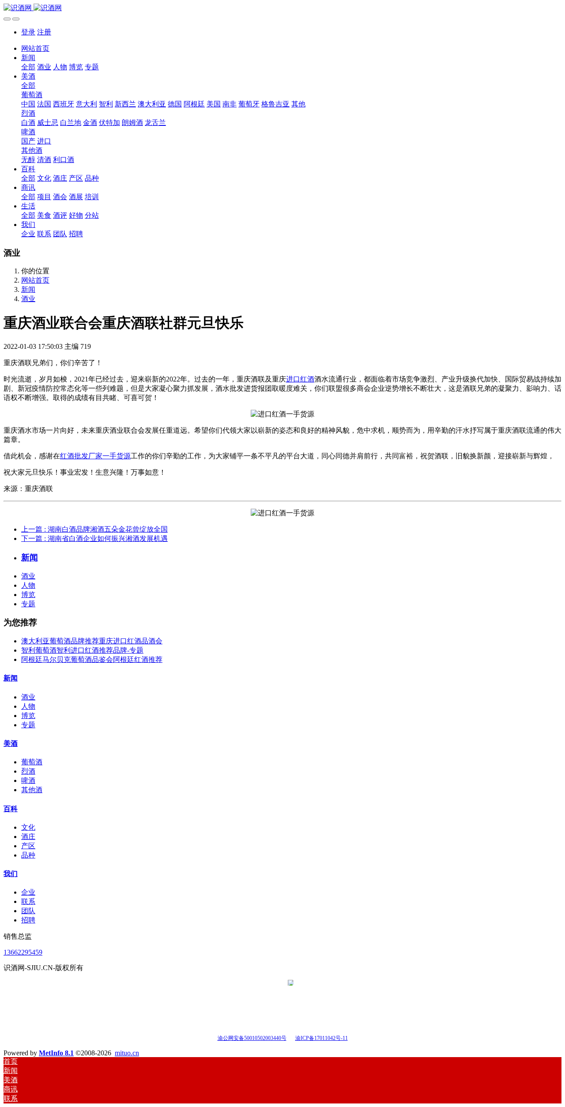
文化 (28, 827)
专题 (28, 604)
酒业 (28, 298)
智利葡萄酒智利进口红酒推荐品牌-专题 (82, 650)
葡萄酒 (31, 762)
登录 (28, 32)
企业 (28, 892)
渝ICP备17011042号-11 (321, 1038)
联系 (28, 901)
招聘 (28, 920)
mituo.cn (127, 1053)
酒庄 (28, 836)
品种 (28, 855)
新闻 (28, 289)
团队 (28, 910)
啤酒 (28, 780)
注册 (44, 32)
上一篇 (94, 529)
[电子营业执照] (291, 1037)
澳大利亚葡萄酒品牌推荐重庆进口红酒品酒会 (91, 641)
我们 (11, 873)
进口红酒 (300, 379)
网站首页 (35, 48)
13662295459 (23, 952)
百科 (11, 808)
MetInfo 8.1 (56, 1053)
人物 (28, 585)
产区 (28, 846)
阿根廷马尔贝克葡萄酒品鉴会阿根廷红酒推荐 (91, 659)
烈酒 (28, 771)
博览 (28, 594)
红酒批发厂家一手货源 (95, 456)
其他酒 (31, 789)
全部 (28, 67)
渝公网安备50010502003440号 (252, 1038)
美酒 (11, 743)
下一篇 (94, 538)
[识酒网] (282, 8)
